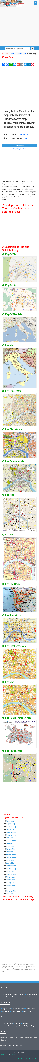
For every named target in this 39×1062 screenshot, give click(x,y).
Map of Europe (5, 1002)
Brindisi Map (11, 854)
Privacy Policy (4, 1054)
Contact (3, 1031)
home (13, 53)
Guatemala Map (32, 994)
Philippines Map (29, 1026)
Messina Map (11, 868)
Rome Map (10, 821)
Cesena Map (11, 843)
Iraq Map (25, 1023)
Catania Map (11, 840)
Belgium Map (6, 1009)
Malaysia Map (17, 1026)
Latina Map (10, 863)
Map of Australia (17, 997)
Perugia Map (11, 882)
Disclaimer (13, 1054)
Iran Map (17, 1023)
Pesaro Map (10, 885)
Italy (25, 138)
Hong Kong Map (7, 1023)
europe (19, 53)
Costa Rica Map (30, 997)
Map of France (30, 1009)
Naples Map (10, 824)
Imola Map (10, 860)
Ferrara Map (11, 849)
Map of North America (7, 988)
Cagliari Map (11, 857)
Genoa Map (10, 829)
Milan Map (10, 871)
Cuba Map (5, 997)
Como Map (10, 846)
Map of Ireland (16, 1011)
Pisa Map (9, 894)
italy (25, 53)
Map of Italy (6, 1011)
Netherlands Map (18, 1009)
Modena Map (11, 874)
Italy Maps (23, 134)
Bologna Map (11, 832)
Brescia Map (11, 852)
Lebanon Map (6, 1026)
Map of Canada (19, 994)
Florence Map (11, 835)
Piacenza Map (11, 891)
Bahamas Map (7, 994)
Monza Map (10, 877)
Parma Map (10, 880)
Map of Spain (27, 1011)
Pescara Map (11, 888)
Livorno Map (11, 866)
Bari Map (9, 838)
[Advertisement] (19, 26)
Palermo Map (11, 826)
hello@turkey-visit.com (14, 1045)
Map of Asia (4, 1017)
